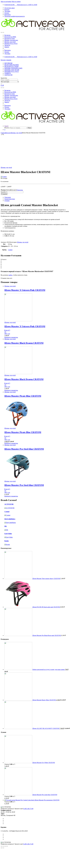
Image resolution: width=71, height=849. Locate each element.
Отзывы (7, 200)
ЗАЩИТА (7, 73)
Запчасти (7, 45)
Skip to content (16, 1)
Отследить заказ (9, 8)
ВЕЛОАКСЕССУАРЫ (11, 66)
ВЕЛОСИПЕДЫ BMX (11, 65)
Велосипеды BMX (10, 37)
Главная (3, 133)
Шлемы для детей (10, 42)
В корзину (4, 194)
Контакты (7, 14)
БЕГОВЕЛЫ (8, 63)
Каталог (7, 9)
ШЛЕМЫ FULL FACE (11, 71)
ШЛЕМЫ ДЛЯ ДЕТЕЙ (11, 70)
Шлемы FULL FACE (10, 43)
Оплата (6, 13)
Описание (7, 197)
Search (6, 126)
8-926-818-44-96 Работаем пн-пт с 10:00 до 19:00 (20, 5)
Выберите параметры (11, 337)
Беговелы (7, 35)
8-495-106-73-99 (28, 808)
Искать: (6, 128)
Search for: (4, 78)
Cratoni (10, 250)
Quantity (3, 192)
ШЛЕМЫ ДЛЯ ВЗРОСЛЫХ (13, 68)
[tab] (37, 197)
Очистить (20, 190)
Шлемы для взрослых (11, 40)
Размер (3, 190)
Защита (6, 47)
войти (10, 275)
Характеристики (9, 199)
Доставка (7, 11)
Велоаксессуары (9, 38)
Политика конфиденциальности (14, 16)
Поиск (29, 128)
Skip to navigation (6, 1)
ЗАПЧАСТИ (8, 75)
